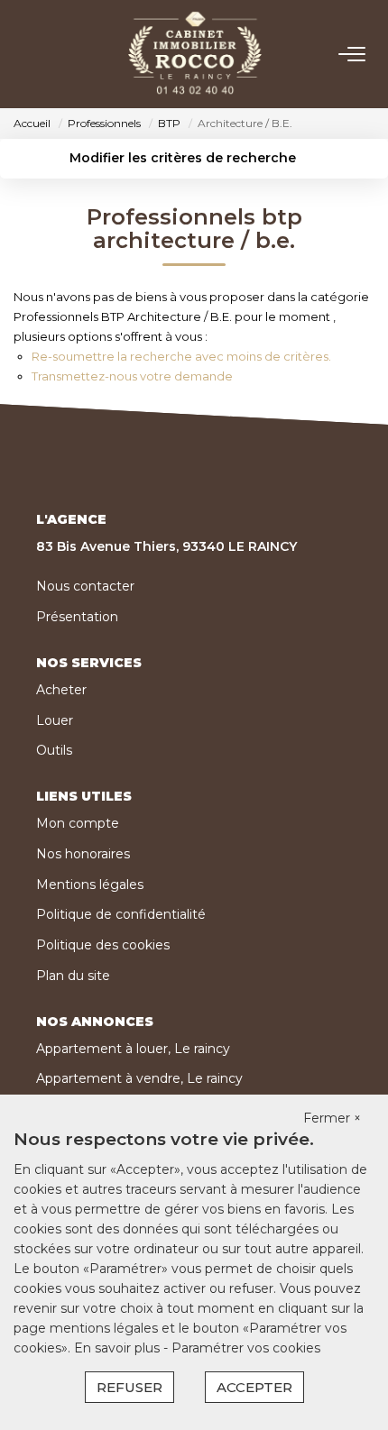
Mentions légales (89, 884)
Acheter (61, 690)
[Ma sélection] (46, 53)
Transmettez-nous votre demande (132, 376)
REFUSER (129, 1387)
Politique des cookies (103, 945)
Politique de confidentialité (121, 914)
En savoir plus (118, 1348)
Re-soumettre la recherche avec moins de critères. (181, 356)
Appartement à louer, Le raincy (133, 1048)
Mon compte (77, 823)
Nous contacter (85, 586)
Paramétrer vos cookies (245, 1348)
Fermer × (332, 1118)
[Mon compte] (24, 53)
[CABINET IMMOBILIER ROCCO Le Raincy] (195, 54)
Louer (54, 720)
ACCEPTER (254, 1387)
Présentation (77, 617)
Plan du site (73, 975)
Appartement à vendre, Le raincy (139, 1078)
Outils (54, 750)
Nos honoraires (83, 854)
